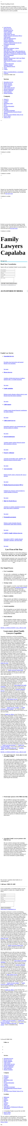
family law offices (9, 714)
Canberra (6, 63)
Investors (6, 109)
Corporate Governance (9, 110)
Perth (5, 61)
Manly (23, 58)
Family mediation (8, 31)
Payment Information (9, 106)
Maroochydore (12, 58)
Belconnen (11, 63)
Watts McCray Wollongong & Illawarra (13, 54)
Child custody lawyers (9, 34)
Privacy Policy (7, 116)
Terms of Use (7, 117)
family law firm (4, 663)
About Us (6, 99)
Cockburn (18, 61)
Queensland (7, 56)
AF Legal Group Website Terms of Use (13, 114)
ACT (5, 62)
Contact (6, 69)
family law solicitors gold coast (8, 748)
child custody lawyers (12, 699)
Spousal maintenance (9, 41)
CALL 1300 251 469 (21, 627)
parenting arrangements (21, 587)
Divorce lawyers (8, 28)
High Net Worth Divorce (10, 38)
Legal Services (7, 27)
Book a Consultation (5, 907)
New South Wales (8, 49)
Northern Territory (8, 65)
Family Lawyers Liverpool (9, 745)
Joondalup (13, 61)
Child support (7, 37)
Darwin (5, 1104)
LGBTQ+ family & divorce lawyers (12, 42)
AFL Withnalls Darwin (9, 66)
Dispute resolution (8, 1069)
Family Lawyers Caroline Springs (13, 708)
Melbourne (6, 48)
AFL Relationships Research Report (12, 111)
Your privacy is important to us (8, 285)
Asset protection (8, 33)
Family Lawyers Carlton (13, 707)
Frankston (11, 48)
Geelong (17, 48)
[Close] (1, 1)
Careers (5, 107)
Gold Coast (19, 58)
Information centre (8, 103)
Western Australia (8, 59)
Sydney (5, 1098)
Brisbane (6, 58)
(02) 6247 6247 (9, 193)
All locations (7, 1108)
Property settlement (8, 40)
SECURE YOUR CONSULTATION (9, 283)
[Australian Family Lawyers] (12, 24)
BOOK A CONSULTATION (8, 627)
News (5, 105)
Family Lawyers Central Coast (15, 670)
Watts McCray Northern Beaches (17, 52)
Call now (6, 73)
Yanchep (9, 61)
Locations (6, 45)
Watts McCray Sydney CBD (11, 51)
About (5, 68)
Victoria (6, 47)
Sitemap (6, 113)
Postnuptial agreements (9, 44)
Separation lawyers (8, 30)
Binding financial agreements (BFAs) (13, 35)
